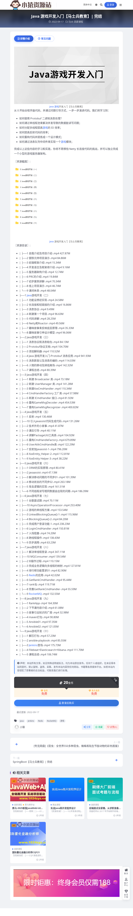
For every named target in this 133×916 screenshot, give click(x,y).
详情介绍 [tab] (25, 38)
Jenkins (33, 645)
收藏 (100, 727)
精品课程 (56, 804)
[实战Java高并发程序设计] (66, 789)
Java (51, 106)
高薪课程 (78, 21)
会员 (46, 691)
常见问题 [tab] (46, 38)
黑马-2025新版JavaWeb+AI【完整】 (26, 809)
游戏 (56, 106)
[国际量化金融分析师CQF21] (28, 834)
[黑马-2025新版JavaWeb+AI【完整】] (28, 789)
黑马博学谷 (30, 804)
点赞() (113, 727)
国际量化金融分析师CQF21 (26, 852)
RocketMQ (35, 594)
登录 (112, 5)
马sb (70, 21)
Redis (32, 575)
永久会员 (95, 691)
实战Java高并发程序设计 (63, 808)
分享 (88, 727)
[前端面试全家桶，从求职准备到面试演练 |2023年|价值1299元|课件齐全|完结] (105, 789)
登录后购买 (68, 703)
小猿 (22, 727)
